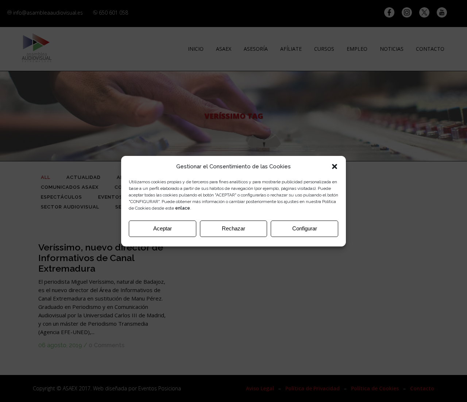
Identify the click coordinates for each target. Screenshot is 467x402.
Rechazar (233, 228)
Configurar (304, 228)
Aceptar (162, 228)
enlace (182, 208)
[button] (334, 166)
